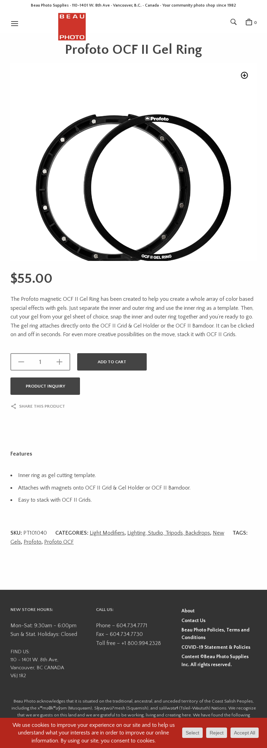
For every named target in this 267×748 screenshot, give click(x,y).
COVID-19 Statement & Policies (215, 647)
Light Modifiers (107, 533)
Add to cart (112, 361)
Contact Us (193, 620)
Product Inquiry (45, 386)
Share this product (42, 406)
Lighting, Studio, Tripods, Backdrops (168, 533)
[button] (244, 75)
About (188, 611)
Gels (15, 542)
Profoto (32, 542)
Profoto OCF (59, 542)
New (218, 533)
